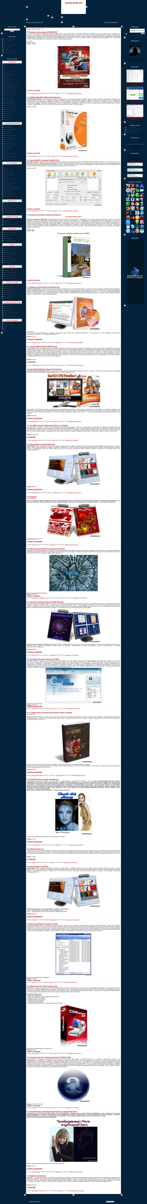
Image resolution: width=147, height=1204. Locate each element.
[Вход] (53, 17)
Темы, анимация (8, 296)
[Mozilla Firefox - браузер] (128, 219)
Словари (6, 236)
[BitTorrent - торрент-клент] (137, 196)
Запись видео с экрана (10, 74)
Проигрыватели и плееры (10, 89)
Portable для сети (8, 196)
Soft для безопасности (10, 210)
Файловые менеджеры (10, 109)
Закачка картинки (131, 127)
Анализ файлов (8, 125)
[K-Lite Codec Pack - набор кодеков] (142, 210)
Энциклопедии (7, 256)
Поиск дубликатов (8, 147)
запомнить (130, 33)
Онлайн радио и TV (9, 185)
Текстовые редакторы (9, 105)
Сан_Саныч (54, 708)
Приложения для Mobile (10, 290)
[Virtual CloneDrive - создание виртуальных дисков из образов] (137, 232)
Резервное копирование (10, 153)
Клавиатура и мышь (9, 76)
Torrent (5, 169)
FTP (5, 167)
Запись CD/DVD (8, 72)
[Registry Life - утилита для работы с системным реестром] (137, 223)
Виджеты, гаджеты (9, 306)
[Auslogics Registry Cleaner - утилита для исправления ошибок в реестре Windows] (137, 192)
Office (5, 326)
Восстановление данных (10, 129)
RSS (119, 22)
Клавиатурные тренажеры (11, 252)
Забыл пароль (131, 35)
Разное (5, 330)
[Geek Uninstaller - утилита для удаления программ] (142, 205)
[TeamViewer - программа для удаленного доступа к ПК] (128, 232)
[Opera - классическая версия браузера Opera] (142, 219)
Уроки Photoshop (36, 844)
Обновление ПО (8, 141)
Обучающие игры (8, 250)
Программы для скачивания (11, 188)
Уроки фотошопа (8, 270)
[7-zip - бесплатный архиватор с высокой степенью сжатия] (128, 187)
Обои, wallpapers (8, 310)
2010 (33, 28)
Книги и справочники (9, 254)
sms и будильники (8, 298)
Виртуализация (8, 127)
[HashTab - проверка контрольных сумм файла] (133, 210)
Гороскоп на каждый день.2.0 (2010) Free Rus (46, 602)
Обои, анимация (8, 294)
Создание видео (8, 99)
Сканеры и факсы (8, 95)
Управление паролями (10, 107)
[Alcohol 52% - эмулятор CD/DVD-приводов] (142, 187)
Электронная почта (9, 194)
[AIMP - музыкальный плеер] (137, 187)
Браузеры (6, 177)
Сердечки (33, 496)
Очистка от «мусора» (9, 145)
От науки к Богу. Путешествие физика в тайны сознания (50, 712)
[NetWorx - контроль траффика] (133, 219)
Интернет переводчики (10, 232)
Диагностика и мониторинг (11, 135)
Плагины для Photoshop (10, 274)
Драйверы (6, 220)
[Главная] (50, 15)
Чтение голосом (8, 113)
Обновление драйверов (10, 218)
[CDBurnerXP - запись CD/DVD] (128, 201)
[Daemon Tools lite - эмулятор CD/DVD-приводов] (133, 201)
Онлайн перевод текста (132, 131)
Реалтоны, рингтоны (9, 292)
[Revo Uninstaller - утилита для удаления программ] (142, 223)
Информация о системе (10, 137)
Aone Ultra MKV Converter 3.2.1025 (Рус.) (44, 160)
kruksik (57, 93)
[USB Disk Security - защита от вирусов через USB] (133, 232)
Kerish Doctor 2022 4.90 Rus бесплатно (135, 84)
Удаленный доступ (9, 192)
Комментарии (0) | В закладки (75, 93)
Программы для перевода (11, 230)
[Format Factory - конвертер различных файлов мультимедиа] (137, 205)
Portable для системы (9, 159)
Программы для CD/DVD (10, 84)
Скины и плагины (8, 191)
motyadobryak (57, 342)
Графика (6, 70)
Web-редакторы (8, 171)
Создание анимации (9, 97)
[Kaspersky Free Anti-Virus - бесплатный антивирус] (128, 214)
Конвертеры (7, 78)
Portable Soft (7, 119)
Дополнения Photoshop (10, 278)
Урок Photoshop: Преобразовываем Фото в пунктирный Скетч (53, 1111)
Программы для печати (10, 88)
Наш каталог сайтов (9, 45)
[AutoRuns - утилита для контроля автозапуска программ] (142, 192)
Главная (29, 28)
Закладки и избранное (10, 179)
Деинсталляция (8, 131)
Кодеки (5, 222)
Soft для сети (7, 165)
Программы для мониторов (11, 85)
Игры (5, 328)
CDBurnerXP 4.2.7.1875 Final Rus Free (43, 986)
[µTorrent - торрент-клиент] (133, 196)
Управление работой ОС (10, 157)
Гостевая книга (8, 47)
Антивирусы (7, 202)
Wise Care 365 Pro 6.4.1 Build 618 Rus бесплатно (135, 101)
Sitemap (42, 1201)
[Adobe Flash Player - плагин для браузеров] (133, 187)
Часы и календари (8, 316)
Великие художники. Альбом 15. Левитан (45, 215)
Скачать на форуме (34, 339)
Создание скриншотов (10, 103)
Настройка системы (9, 139)
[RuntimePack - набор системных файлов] (128, 228)
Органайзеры (7, 82)
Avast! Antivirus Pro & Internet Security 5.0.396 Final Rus (50, 1057)
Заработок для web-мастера (11, 53)
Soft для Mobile (8, 286)
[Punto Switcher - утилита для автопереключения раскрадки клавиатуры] (133, 223)
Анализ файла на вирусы (133, 130)
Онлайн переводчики (9, 234)
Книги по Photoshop (9, 272)
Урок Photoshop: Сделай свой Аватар (43, 779)
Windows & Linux (8, 322)
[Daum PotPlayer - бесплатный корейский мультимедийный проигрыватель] (128, 223)
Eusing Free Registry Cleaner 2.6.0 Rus (43, 924)
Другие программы (9, 117)
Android (6, 284)
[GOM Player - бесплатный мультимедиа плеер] (128, 210)
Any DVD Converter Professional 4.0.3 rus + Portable (48, 425)
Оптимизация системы (10, 143)
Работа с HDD (7, 149)
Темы (5, 314)
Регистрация (138, 35)
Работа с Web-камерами (10, 91)
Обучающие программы (10, 248)
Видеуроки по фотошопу (10, 268)
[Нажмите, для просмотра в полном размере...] (73, 88)
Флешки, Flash (7, 111)
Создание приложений (10, 101)
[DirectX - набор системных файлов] (137, 201)
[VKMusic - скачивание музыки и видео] (142, 232)
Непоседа (61, 597)
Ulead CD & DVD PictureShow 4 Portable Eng (45, 369)
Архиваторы (7, 64)
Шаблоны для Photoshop (10, 276)
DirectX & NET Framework (11, 224)
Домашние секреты (9, 262)
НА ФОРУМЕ (31, 362)
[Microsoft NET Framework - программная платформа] (137, 214)
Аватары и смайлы (9, 173)
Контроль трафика (9, 181)
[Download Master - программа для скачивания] (142, 201)
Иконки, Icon (7, 308)
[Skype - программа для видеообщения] (133, 228)
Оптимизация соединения (11, 187)
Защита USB (7, 206)
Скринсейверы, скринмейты (11, 312)
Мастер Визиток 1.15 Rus (38, 866)
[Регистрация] (30, 19)
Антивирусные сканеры (10, 204)
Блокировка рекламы (9, 175)
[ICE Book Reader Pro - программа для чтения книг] (137, 210)
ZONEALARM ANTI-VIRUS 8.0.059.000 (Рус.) (45, 97)
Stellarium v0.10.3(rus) (37, 1176)
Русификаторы (8, 238)
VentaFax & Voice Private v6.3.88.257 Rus (44, 287)
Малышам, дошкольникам (11, 258)
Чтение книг (7, 115)
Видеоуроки (7, 246)
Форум (5, 49)
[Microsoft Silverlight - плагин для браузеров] (142, 214)
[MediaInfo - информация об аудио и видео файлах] (133, 214)
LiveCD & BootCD (8, 324)
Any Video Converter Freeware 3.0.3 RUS (44, 659)
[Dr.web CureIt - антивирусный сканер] (128, 205)
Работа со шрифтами (9, 93)
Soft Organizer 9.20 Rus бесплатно (135, 119)
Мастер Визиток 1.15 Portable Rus (42, 444)
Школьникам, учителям (10, 260)
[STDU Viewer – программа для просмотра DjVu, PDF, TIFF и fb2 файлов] (142, 228)
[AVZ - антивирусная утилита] (128, 196)
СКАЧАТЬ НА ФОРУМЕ (33, 90)
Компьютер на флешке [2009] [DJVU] (43, 32)
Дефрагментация (8, 133)
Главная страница (8, 39)
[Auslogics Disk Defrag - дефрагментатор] (133, 192)
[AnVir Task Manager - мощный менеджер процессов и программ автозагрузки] (128, 192)
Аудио (5, 66)
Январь (38, 28)
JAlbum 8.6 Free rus (36, 849)
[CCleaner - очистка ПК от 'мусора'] (142, 196)
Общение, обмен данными (11, 183)
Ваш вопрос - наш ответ (10, 51)
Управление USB (8, 155)
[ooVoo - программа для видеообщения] (137, 219)
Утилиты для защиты (9, 208)
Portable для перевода (10, 240)
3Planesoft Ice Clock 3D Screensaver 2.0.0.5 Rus (47, 549)
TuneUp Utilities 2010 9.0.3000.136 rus (43, 346)
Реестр (5, 151)
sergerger (58, 365)
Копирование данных (9, 80)
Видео (5, 68)
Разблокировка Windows (10, 212)
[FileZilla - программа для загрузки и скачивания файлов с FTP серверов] (133, 205)
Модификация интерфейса (11, 304)
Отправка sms (7, 288)
